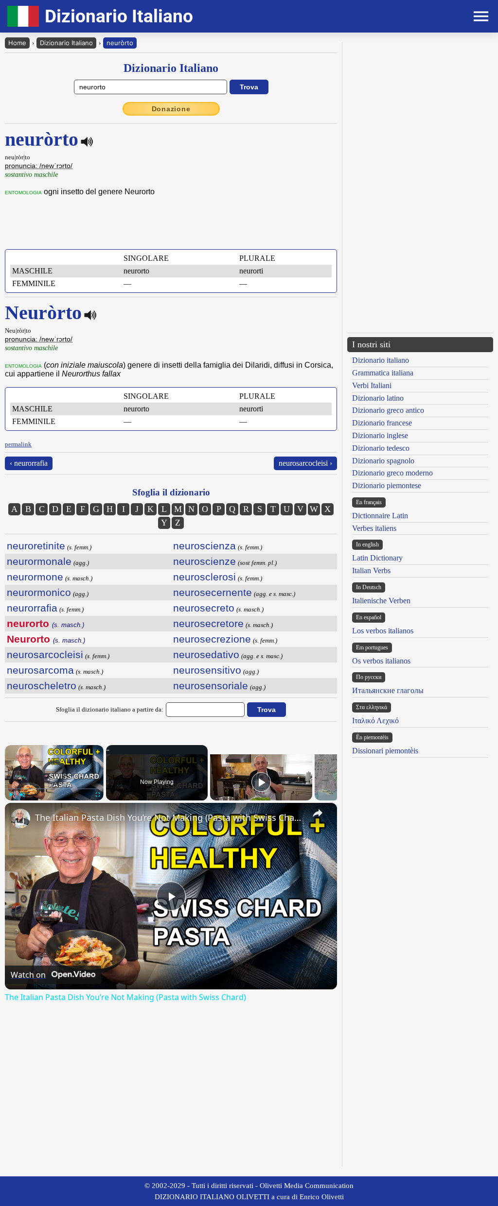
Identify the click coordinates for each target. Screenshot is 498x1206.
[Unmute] (22, 794)
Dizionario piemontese (386, 485)
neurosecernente (212, 592)
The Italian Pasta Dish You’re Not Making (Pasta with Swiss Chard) (169, 817)
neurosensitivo (207, 670)
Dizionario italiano (380, 360)
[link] (20, 818)
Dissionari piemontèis (385, 751)
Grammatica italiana (382, 373)
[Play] (11, 794)
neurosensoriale (210, 685)
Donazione (171, 109)
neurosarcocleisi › (305, 463)
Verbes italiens (374, 528)
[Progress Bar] (54, 788)
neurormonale (39, 561)
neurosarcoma (40, 670)
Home (17, 43)
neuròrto (120, 43)
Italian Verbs (371, 570)
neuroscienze (204, 561)
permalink (18, 444)
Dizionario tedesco (380, 448)
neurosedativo (206, 654)
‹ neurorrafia (29, 463)
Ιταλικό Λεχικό (375, 720)
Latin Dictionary (377, 558)
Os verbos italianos (381, 661)
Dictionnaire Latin (380, 515)
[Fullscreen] (98, 794)
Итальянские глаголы (388, 690)
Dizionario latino (378, 398)
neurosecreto (203, 607)
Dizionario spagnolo (383, 461)
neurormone (35, 576)
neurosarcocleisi (45, 654)
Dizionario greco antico (388, 410)
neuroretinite (36, 545)
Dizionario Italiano (66, 43)
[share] (317, 813)
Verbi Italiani (371, 385)
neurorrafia (32, 607)
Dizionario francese (382, 423)
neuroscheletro (41, 685)
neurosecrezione (212, 639)
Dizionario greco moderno (392, 473)
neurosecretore (208, 623)
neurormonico (39, 592)
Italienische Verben (381, 600)
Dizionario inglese (380, 435)
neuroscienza (204, 545)
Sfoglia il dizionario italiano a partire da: (109, 709)
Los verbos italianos (382, 631)
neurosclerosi (204, 576)
